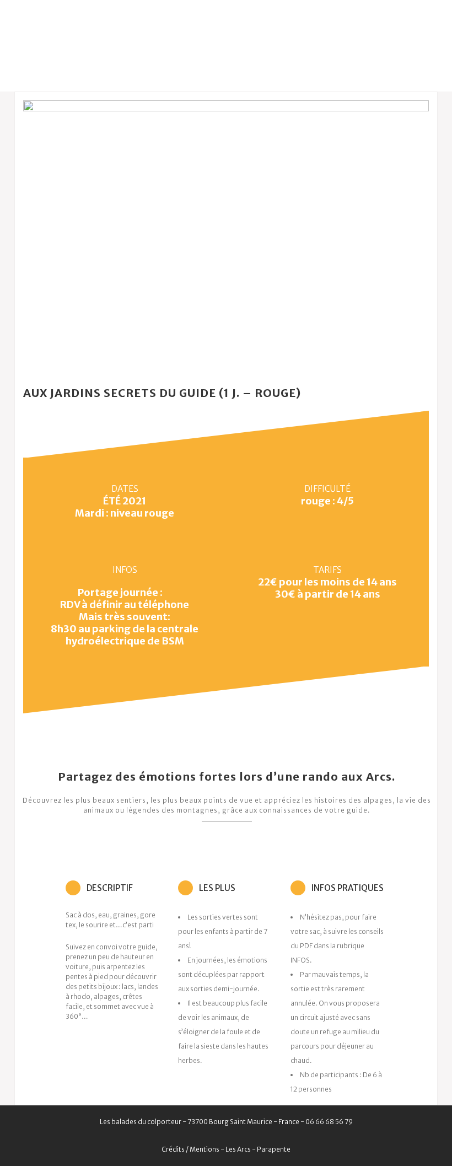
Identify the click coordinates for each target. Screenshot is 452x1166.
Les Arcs (238, 1149)
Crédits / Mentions (190, 1149)
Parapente (273, 1149)
